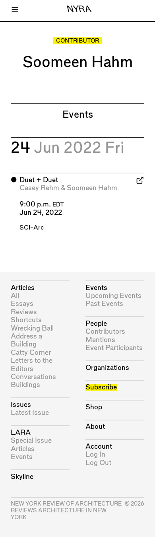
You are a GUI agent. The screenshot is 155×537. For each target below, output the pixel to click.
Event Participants (114, 347)
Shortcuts (26, 320)
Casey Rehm (39, 188)
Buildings (25, 384)
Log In (95, 454)
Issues (21, 404)
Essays (22, 303)
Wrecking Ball (32, 328)
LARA (21, 432)
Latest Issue (30, 412)
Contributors (105, 331)
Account (98, 446)
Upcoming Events (113, 295)
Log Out (98, 462)
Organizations (107, 367)
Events (22, 456)
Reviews (24, 312)
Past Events (104, 303)
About (95, 426)
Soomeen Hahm (92, 188)
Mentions (100, 340)
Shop (93, 407)
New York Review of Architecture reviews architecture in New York (66, 510)
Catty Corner (31, 352)
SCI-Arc (31, 228)
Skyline (22, 476)
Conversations (33, 377)
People (96, 323)
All (15, 295)
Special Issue (31, 440)
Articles (23, 287)
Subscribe (101, 387)
